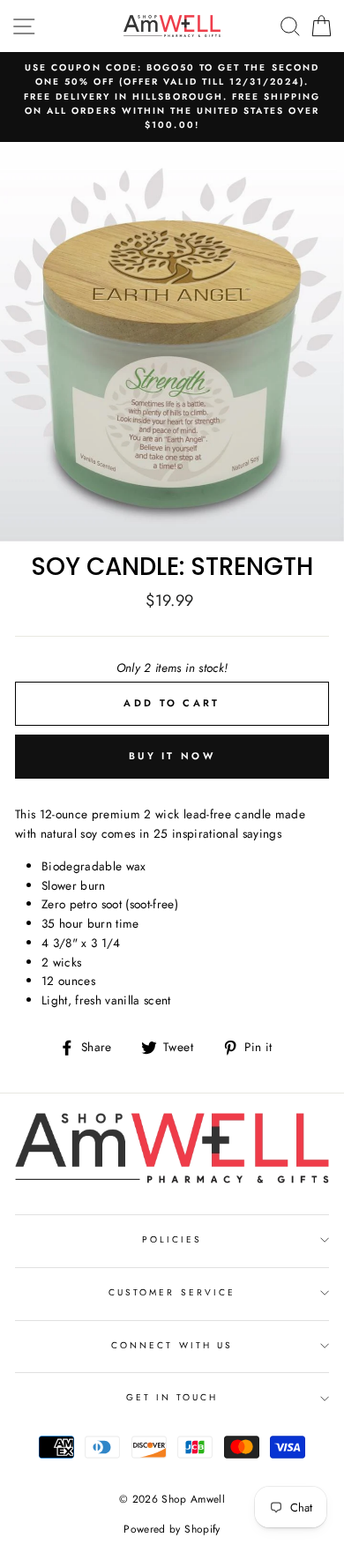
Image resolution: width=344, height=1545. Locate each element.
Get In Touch (172, 1397)
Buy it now (172, 756)
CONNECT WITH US (172, 1345)
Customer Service (172, 1292)
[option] (172, 97)
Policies (172, 1239)
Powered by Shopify (171, 1529)
